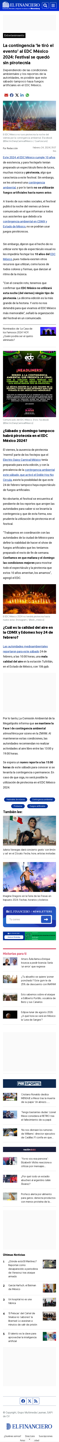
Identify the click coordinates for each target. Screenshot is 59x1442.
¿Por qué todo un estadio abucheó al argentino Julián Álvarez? (36, 1180)
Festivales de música (16, 799)
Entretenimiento (14, 35)
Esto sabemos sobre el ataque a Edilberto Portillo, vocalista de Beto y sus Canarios (38, 998)
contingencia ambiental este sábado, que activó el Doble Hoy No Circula (29, 475)
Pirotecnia (18, 806)
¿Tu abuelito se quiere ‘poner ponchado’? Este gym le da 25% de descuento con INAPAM (38, 981)
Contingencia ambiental (42, 799)
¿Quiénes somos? (12, 1436)
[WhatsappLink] (29, 935)
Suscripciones (45, 1436)
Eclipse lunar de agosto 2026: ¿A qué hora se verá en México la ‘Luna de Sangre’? (38, 1016)
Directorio (30, 1436)
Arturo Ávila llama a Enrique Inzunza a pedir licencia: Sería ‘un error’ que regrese (37, 963)
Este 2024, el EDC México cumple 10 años (29, 157)
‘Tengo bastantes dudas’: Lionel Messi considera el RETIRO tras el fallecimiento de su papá (38, 1116)
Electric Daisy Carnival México (22, 459)
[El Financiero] (21, 5)
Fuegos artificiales (37, 806)
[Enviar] (46, 919)
